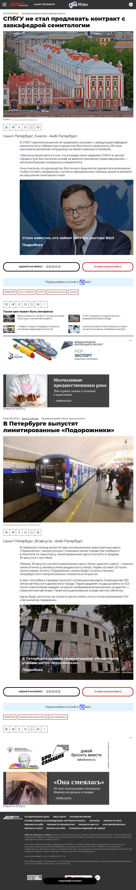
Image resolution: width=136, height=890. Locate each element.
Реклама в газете (112, 821)
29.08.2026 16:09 (11, 418)
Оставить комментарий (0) (108, 267)
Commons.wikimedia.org (25, 119)
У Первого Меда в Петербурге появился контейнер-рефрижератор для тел (38, 327)
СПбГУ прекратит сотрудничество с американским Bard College (101, 317)
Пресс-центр (59, 817)
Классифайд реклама (114, 825)
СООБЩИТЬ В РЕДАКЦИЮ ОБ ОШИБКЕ (87, 828)
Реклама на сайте (34, 825)
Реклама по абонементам (61, 825)
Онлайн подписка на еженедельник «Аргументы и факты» (55, 821)
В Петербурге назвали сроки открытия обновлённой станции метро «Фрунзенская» (70, 661)
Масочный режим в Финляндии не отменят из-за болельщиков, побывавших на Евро (105, 327)
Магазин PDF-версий (80, 817)
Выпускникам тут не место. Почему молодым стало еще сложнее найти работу (40, 317)
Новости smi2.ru (14, 408)
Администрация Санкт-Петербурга (21, 524)
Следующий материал (70, 881)
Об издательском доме (37, 817)
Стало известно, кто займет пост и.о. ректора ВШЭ (68, 238)
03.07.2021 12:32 (10, 13)
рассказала (28, 149)
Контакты (95, 821)
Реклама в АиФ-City (89, 825)
